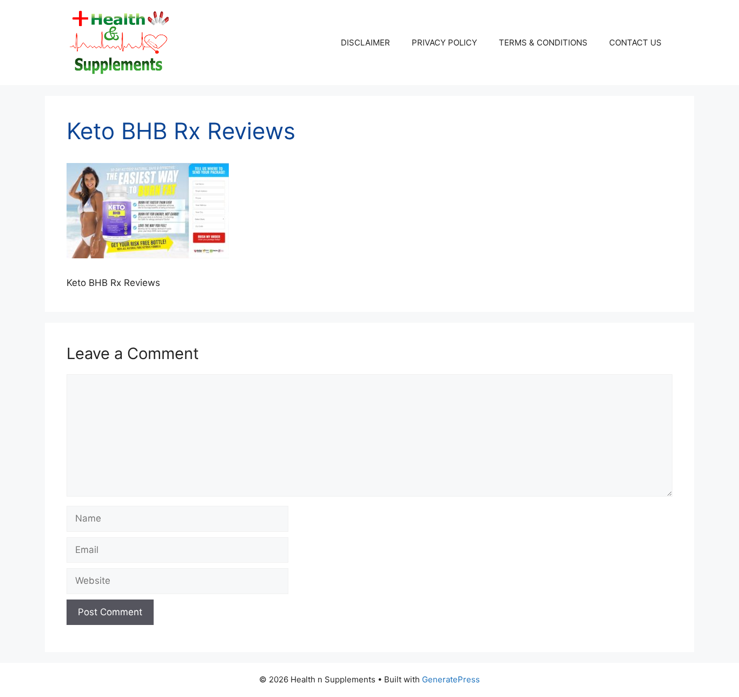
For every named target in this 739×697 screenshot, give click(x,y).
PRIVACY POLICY (444, 42)
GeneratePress (451, 679)
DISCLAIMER (365, 42)
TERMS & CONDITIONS (543, 42)
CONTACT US (635, 42)
